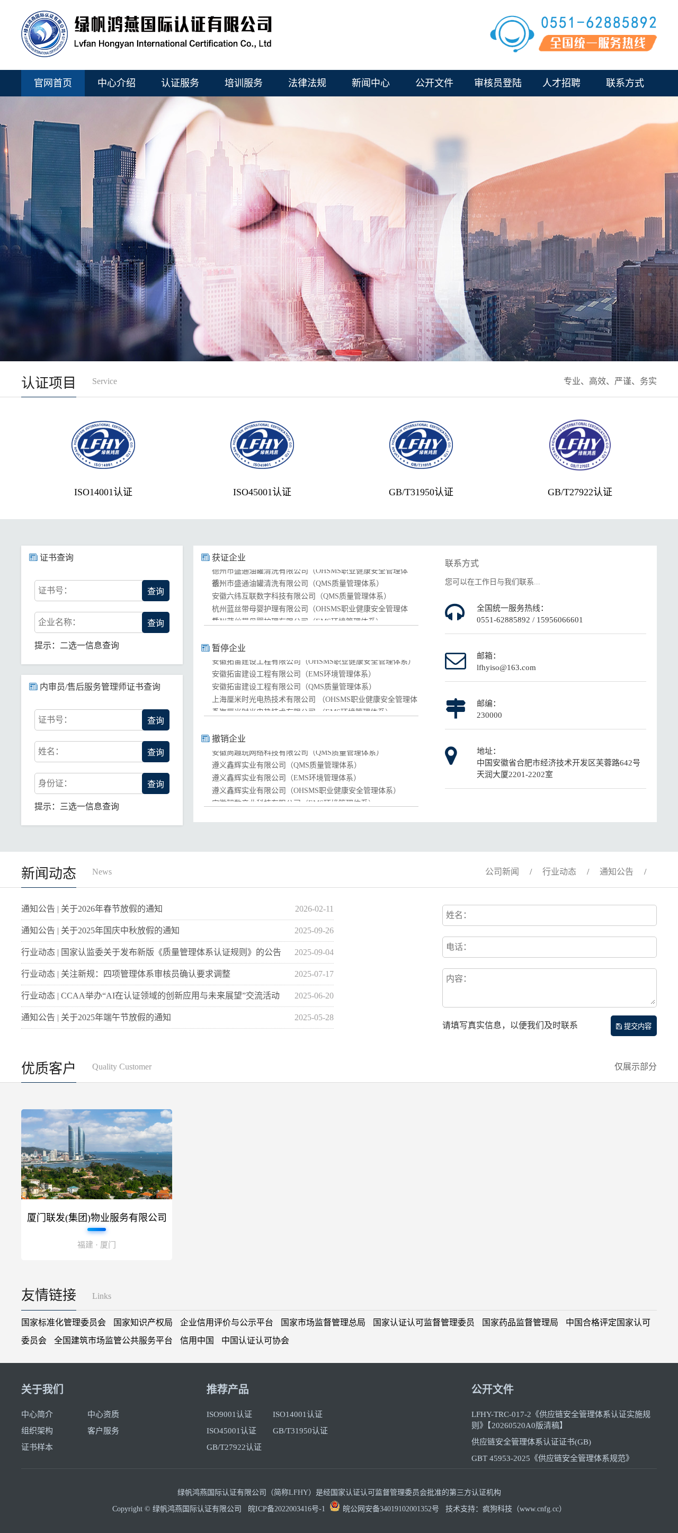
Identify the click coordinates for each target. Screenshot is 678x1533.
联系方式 (625, 83)
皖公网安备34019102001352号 (391, 1509)
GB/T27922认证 (577, 492)
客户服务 (103, 1431)
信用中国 (197, 1340)
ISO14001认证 (101, 492)
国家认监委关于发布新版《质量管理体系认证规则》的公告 (171, 952)
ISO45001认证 (259, 492)
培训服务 (244, 83)
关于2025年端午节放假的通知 (116, 1017)
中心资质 (103, 1414)
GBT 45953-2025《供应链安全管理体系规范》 (552, 1458)
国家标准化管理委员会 (63, 1322)
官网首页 (53, 83)
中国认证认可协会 (255, 1340)
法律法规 (307, 83)
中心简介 (37, 1414)
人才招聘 (561, 83)
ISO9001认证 (229, 1414)
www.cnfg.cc (539, 1509)
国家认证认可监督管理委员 (424, 1322)
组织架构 (37, 1431)
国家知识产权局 (143, 1322)
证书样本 (37, 1447)
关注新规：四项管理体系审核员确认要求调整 (145, 973)
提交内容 (637, 1026)
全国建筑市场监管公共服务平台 (113, 1340)
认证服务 (180, 83)
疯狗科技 (497, 1509)
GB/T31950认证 (418, 492)
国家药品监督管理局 (520, 1322)
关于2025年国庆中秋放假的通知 (120, 930)
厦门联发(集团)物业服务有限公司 (97, 1218)
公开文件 (434, 83)
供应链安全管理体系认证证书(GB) (531, 1442)
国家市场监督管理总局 (323, 1322)
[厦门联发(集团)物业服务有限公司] (96, 1196)
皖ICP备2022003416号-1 (286, 1509)
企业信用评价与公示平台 (226, 1322)
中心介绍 (116, 83)
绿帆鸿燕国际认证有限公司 (197, 1509)
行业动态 (559, 871)
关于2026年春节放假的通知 (112, 908)
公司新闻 (502, 871)
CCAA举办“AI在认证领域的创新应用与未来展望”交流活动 (170, 995)
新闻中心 (371, 83)
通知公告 (617, 871)
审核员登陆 (498, 83)
